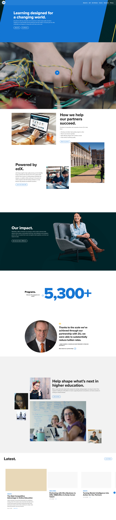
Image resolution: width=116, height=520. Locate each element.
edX (90, 3)
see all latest (108, 458)
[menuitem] (85, 3)
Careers (101, 3)
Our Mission (25, 27)
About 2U (17, 27)
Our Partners (95, 3)
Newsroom (106, 3)
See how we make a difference (19, 240)
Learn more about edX (21, 184)
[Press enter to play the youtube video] (57, 72)
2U (55, 499)
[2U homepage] (3, 2)
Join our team (56, 396)
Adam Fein (16, 508)
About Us (85, 3)
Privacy (111, 3)
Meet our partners (65, 141)
